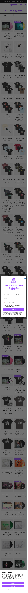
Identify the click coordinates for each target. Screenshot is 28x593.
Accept (13, 583)
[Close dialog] (25, 278)
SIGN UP (13, 309)
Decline (13, 586)
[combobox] (5, 302)
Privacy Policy (21, 579)
